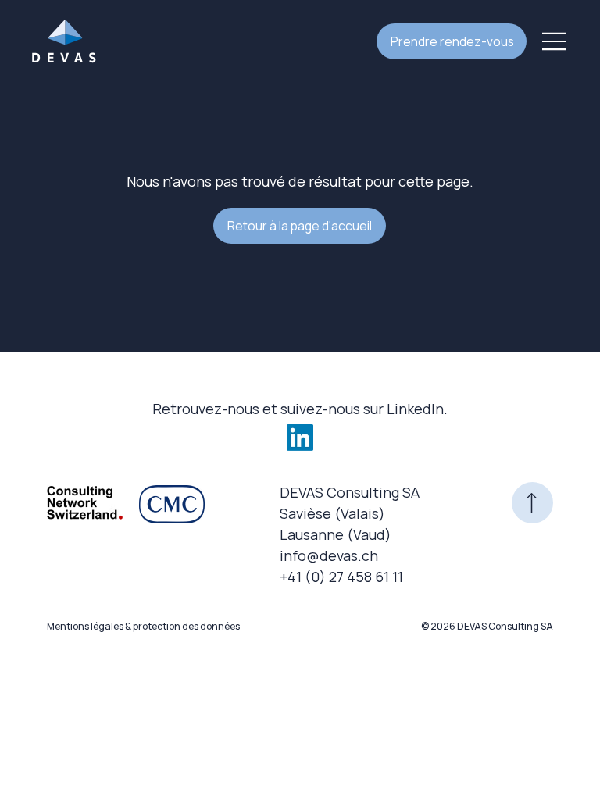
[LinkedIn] (300, 437)
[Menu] (554, 41)
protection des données (186, 626)
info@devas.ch (329, 555)
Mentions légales (85, 626)
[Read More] (532, 502)
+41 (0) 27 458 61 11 (341, 576)
